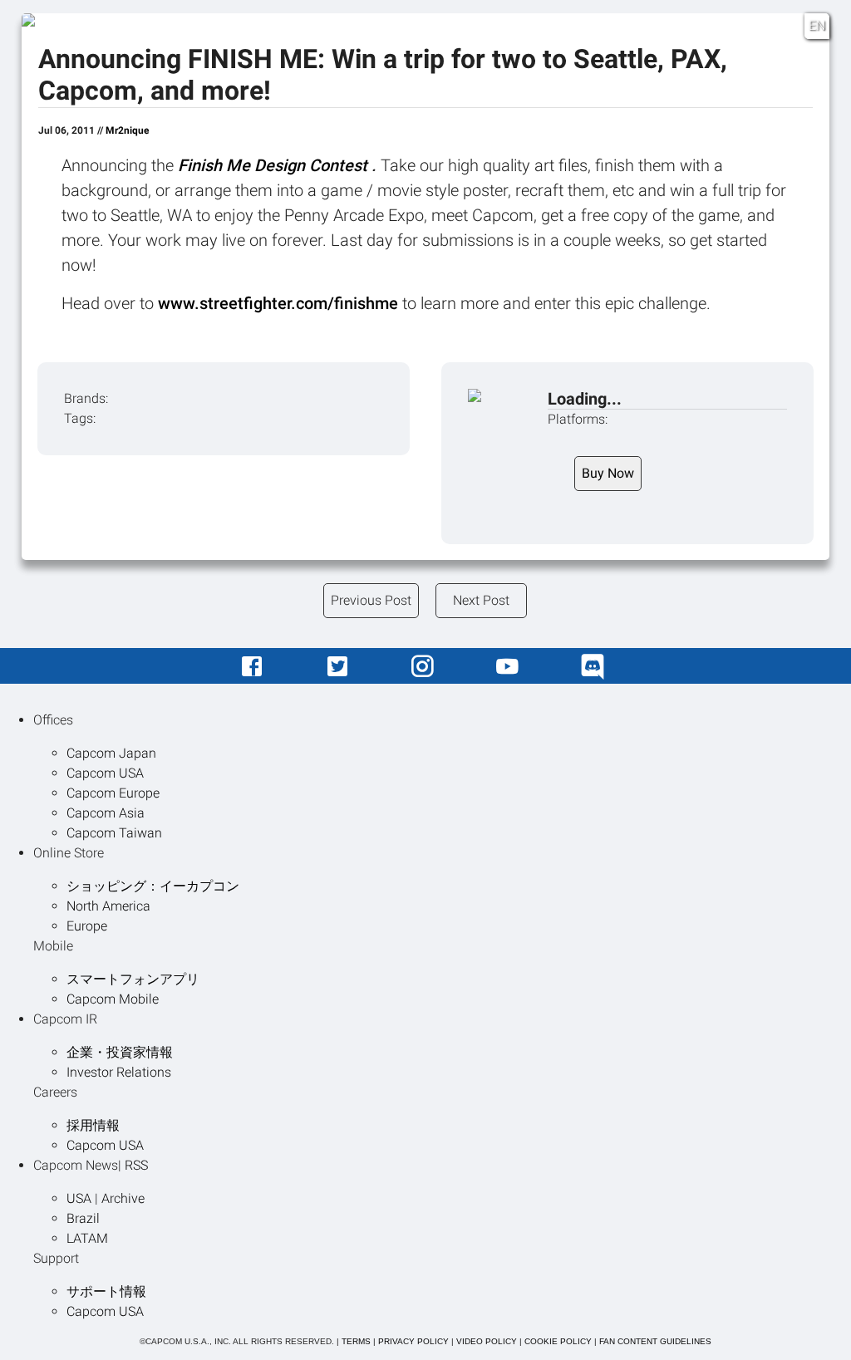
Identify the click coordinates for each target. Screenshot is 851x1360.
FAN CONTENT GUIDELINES (655, 1341)
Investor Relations (118, 1072)
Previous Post (371, 600)
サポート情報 (106, 1291)
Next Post (481, 600)
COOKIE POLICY (558, 1341)
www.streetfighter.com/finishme (280, 303)
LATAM (87, 1238)
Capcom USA (105, 773)
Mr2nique (127, 130)
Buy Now (608, 473)
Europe (86, 926)
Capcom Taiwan (114, 833)
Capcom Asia (105, 813)
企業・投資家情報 (119, 1052)
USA (78, 1198)
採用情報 (93, 1125)
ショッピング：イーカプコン (152, 886)
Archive (123, 1198)
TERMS (356, 1341)
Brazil (83, 1218)
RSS (136, 1165)
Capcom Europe (113, 793)
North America (108, 906)
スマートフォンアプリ (132, 979)
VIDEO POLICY (486, 1341)
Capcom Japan (111, 753)
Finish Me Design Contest (274, 165)
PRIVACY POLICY (413, 1341)
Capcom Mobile (112, 999)
